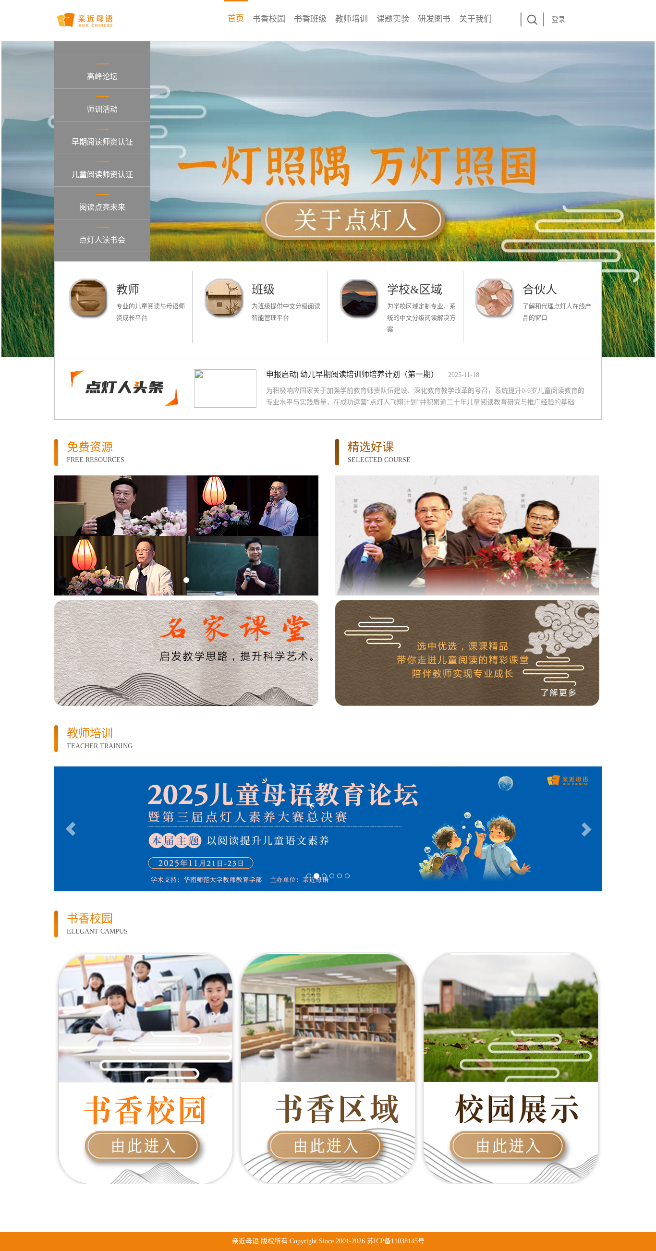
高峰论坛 (102, 77)
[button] (62, 535)
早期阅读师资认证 (102, 142)
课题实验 (393, 19)
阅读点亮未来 (102, 207)
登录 (558, 19)
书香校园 (269, 19)
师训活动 (102, 109)
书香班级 (310, 19)
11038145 (404, 1241)
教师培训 (351, 19)
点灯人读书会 (102, 240)
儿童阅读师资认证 (102, 174)
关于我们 (475, 19)
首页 (236, 18)
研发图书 (434, 19)
